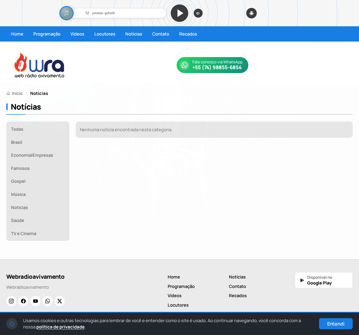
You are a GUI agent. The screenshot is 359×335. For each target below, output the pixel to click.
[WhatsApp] (48, 301)
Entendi (336, 324)
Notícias (133, 34)
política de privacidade (60, 327)
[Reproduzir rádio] (179, 13)
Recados (188, 34)
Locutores (104, 34)
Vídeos (77, 34)
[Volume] (198, 13)
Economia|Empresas (32, 155)
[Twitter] (60, 301)
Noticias (19, 207)
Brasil (16, 142)
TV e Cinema (23, 233)
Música (18, 194)
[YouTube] (35, 301)
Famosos (20, 168)
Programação (46, 34)
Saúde (17, 220)
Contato (160, 34)
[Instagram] (11, 301)
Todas (17, 129)
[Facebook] (23, 301)
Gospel (18, 181)
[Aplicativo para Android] (251, 13)
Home (17, 34)
